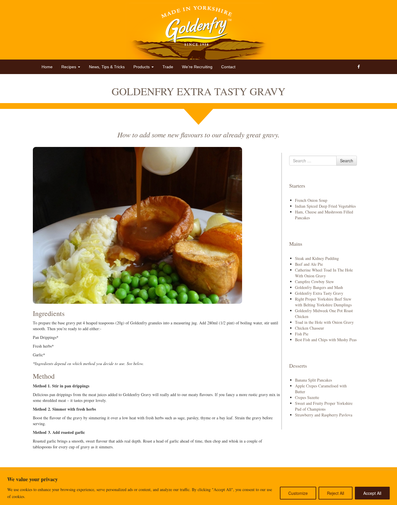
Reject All (335, 493)
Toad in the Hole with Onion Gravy (324, 322)
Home (47, 66)
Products (142, 66)
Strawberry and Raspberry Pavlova (323, 415)
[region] (198, 487)
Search (346, 160)
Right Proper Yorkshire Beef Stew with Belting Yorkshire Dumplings (323, 302)
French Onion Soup (311, 200)
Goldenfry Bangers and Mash (319, 287)
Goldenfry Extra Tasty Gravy (319, 293)
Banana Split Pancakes (313, 380)
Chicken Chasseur (309, 328)
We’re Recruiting (197, 66)
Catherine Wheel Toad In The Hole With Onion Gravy (324, 272)
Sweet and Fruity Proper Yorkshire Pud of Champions (324, 406)
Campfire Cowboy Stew (314, 281)
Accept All (372, 493)
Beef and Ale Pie (309, 264)
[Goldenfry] (198, 31)
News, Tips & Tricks (107, 66)
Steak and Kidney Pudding (317, 258)
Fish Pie (301, 334)
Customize (298, 493)
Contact (228, 66)
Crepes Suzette (307, 397)
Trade (167, 66)
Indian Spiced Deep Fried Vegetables (325, 206)
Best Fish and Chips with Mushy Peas (326, 339)
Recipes (69, 66)
